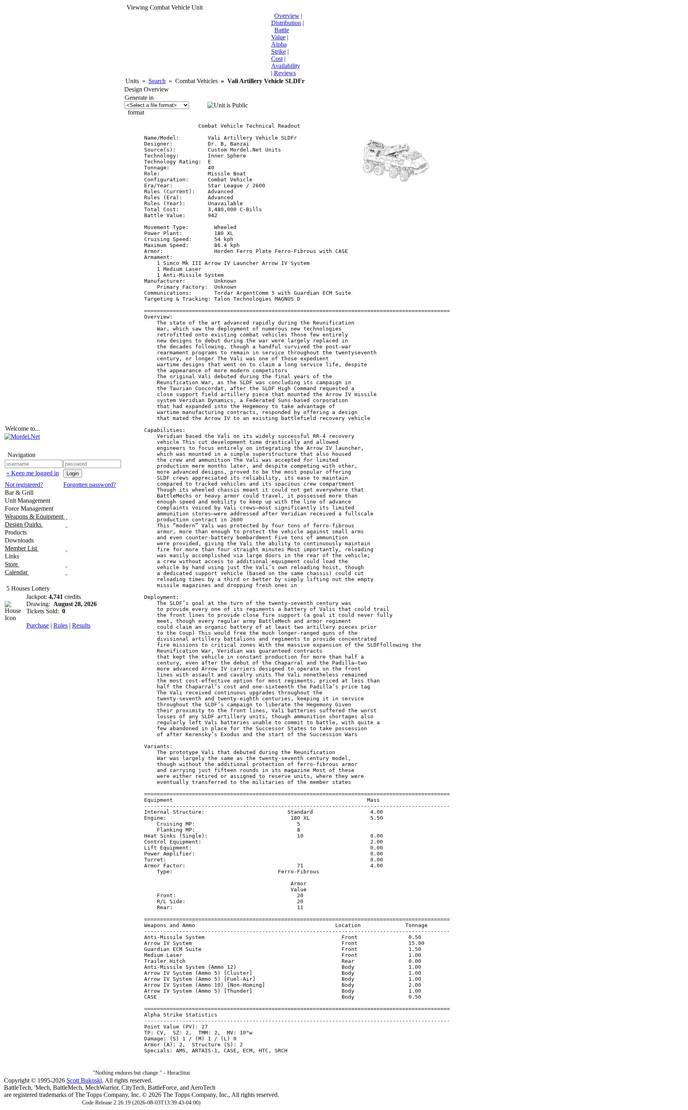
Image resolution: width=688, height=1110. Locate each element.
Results (81, 625)
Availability (285, 65)
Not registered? (24, 484)
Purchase (37, 625)
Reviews (285, 73)
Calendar (17, 572)
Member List (22, 548)
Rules (60, 625)
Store (12, 564)
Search (157, 81)
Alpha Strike (279, 48)
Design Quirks (24, 524)
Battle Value (280, 34)
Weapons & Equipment (35, 516)
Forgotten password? (89, 484)
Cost (277, 58)
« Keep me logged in (32, 473)
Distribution (286, 22)
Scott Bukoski (84, 1080)
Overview (286, 15)
